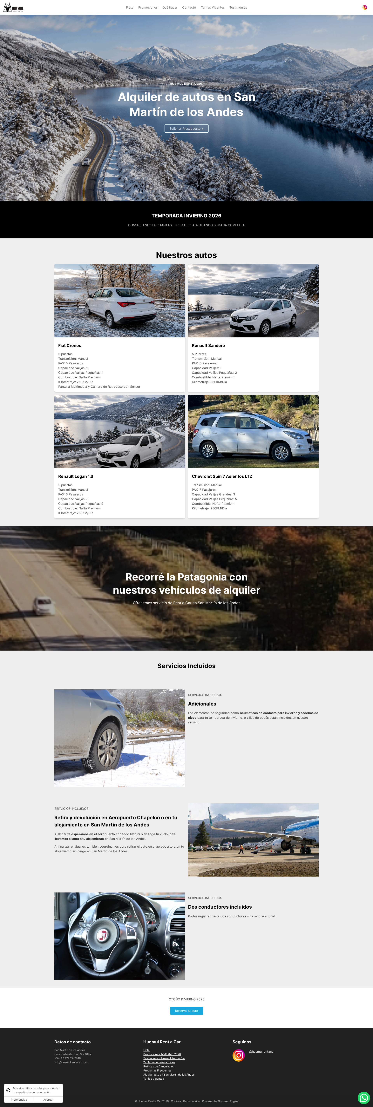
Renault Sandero (208, 345)
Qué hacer (169, 7)
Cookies (176, 1101)
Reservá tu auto (186, 1011)
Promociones (148, 7)
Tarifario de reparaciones (159, 1062)
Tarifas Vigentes (213, 7)
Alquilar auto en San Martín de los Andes (168, 1074)
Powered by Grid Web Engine (220, 1101)
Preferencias (19, 1099)
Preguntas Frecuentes (157, 1070)
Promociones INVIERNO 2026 (162, 1054)
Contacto (189, 7)
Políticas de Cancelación (158, 1066)
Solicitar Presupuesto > (186, 128)
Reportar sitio (191, 1101)
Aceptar (48, 1099)
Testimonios (238, 7)
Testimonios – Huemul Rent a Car (164, 1058)
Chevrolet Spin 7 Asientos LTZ (222, 476)
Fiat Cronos (69, 345)
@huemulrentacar (262, 1051)
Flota (129, 7)
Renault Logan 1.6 (75, 476)
